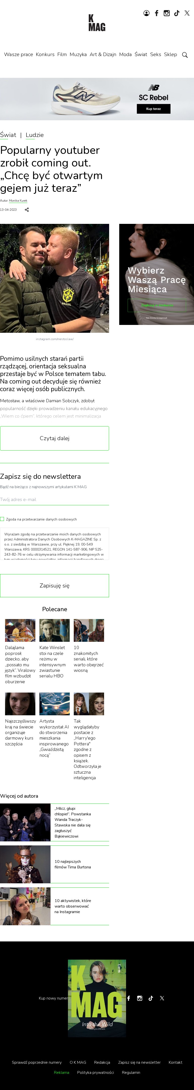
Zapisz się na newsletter (139, 1062)
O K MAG (78, 1062)
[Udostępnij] (27, 210)
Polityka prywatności (95, 1072)
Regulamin (131, 1072)
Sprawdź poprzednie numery (37, 1062)
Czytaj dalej (54, 438)
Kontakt (175, 1062)
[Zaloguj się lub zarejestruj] (146, 13)
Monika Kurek (18, 201)
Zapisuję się (54, 585)
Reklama (61, 1072)
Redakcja (102, 1062)
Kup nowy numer (53, 998)
